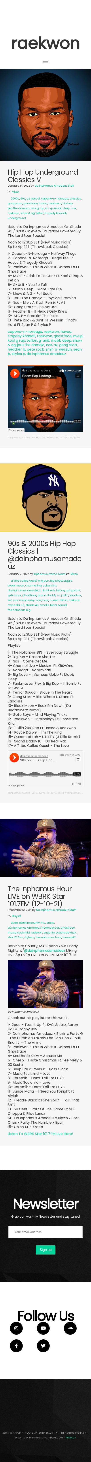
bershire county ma (32, 923)
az (28, 198)
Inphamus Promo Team (50, 574)
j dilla (64, 595)
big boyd (56, 580)
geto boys (14, 595)
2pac (14, 923)
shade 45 (32, 605)
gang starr (15, 203)
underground (17, 218)
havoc (43, 203)
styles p (29, 937)
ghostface (30, 203)
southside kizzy (66, 932)
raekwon (13, 213)
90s (22, 198)
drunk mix (48, 590)
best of (35, 198)
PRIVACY (71, 1437)
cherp (50, 923)
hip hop (68, 203)
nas (73, 208)
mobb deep (62, 208)
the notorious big (19, 610)
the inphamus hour (48, 937)
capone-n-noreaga (54, 198)
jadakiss (75, 595)
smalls (44, 605)
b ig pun (43, 580)
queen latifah (58, 600)
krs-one (13, 600)
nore (45, 600)
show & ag (27, 213)
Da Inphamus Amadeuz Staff (54, 185)
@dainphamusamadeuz (45, 950)
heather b (55, 203)
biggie (67, 580)
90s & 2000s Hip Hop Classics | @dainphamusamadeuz (60, 793)
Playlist (16, 916)
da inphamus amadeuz (24, 590)
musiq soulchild (19, 932)
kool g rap (37, 208)
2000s (15, 198)
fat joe (60, 590)
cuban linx (50, 585)
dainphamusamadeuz (19, 437)
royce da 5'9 (16, 605)
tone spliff (69, 937)
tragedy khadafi (56, 213)
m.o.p (49, 208)
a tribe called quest (24, 580)
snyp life (49, 932)
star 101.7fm (15, 937)
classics (75, 198)
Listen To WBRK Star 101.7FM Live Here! (40, 1133)
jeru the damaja (19, 208)
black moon (16, 585)
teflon (40, 213)
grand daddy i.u (49, 595)
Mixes (15, 192)
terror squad (58, 605)
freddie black (50, 927)
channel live (33, 585)
